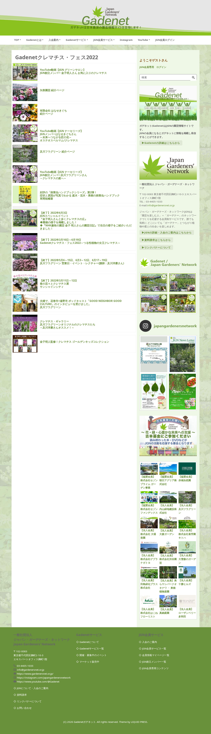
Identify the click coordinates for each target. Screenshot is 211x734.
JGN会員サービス (103, 39)
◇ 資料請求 (20, 694)
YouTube (143, 39)
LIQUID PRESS (139, 721)
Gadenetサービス (76, 39)
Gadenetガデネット (85, 721)
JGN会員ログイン (165, 39)
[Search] (193, 78)
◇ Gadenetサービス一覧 (90, 648)
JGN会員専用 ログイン (152, 67)
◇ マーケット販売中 (87, 661)
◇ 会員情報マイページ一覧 (154, 655)
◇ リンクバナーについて (28, 701)
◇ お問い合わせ (23, 707)
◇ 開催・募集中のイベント (91, 655)
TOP (16, 39)
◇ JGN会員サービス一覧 (152, 648)
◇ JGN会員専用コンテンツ (154, 668)
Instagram (126, 39)
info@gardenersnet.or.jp (161, 205)
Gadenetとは (34, 39)
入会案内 (54, 39)
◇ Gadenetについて (87, 642)
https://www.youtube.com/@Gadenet (38, 681)
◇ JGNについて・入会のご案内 (31, 688)
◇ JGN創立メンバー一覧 (152, 661)
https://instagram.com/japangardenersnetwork (44, 677)
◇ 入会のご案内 (148, 642)
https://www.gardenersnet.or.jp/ (35, 673)
